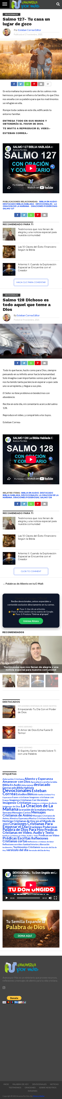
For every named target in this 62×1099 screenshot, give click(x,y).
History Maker (39, 1096)
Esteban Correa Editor (29, 30)
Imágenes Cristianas (17, 802)
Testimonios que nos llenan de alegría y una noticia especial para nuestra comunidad (37, 232)
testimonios (8, 847)
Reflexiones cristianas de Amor (41, 842)
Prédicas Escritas (17, 838)
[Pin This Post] (38, 362)
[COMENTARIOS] (48, 83)
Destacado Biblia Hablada (18, 204)
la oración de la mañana (32, 809)
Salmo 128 (46, 497)
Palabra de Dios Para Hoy (23, 829)
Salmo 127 (8, 208)
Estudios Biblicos (26, 794)
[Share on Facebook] (17, 362)
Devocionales (44, 204)
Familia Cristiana (44, 794)
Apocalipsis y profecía (41, 782)
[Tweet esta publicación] (20, 83)
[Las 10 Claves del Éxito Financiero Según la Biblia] (9, 251)
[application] (31, 885)
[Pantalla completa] (55, 898)
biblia (54, 782)
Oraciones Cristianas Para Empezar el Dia (28, 825)
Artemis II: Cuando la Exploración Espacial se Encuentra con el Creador (37, 267)
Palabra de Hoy (21, 1084)
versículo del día (17, 850)
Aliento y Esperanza (38, 778)
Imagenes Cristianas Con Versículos (28, 800)
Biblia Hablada (27, 785)
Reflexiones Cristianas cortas (25, 839)
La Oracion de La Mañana (28, 807)
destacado (42, 784)
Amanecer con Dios (16, 781)
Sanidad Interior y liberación (36, 844)
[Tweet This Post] (24, 362)
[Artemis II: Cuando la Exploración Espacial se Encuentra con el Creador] (9, 269)
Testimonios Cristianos (26, 847)
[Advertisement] (31, 1041)
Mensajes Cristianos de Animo (24, 813)
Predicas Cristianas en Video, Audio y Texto (30, 831)
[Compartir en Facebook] (14, 83)
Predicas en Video (49, 835)
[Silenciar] (50, 898)
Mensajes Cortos (21, 812)
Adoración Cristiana (13, 779)
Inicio (6, 1084)
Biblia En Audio (48, 201)
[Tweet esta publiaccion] (24, 214)
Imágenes (32, 1091)
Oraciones (30, 1087)
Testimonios (15, 1087)
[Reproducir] (6, 898)
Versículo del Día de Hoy (39, 850)
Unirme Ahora (31, 621)
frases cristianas (20, 797)
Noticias (51, 818)
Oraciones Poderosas (44, 206)
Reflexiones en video (13, 844)
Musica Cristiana (38, 818)
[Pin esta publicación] (34, 83)
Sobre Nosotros (47, 1087)
